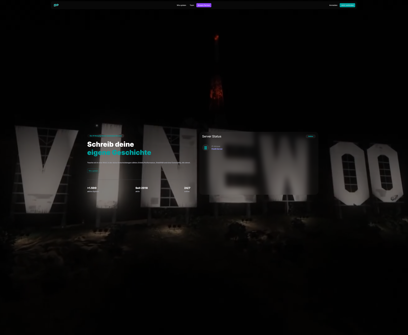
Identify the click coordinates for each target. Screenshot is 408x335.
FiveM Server (217, 149)
